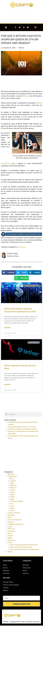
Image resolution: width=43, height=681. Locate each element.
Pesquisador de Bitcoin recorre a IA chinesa (22, 426)
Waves (12, 508)
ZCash (12, 510)
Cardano (13, 481)
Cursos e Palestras (14, 513)
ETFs (10, 517)
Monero (12, 492)
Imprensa (11, 522)
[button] (6, 27)
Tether (12, 499)
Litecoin (12, 490)
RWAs (10, 538)
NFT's (10, 533)
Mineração (11, 531)
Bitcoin (39, 103)
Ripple (12, 494)
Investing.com (5, 163)
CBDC (12, 483)
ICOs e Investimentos (15, 519)
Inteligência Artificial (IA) (15, 524)
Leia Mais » (7, 327)
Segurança (11, 540)
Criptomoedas (12, 476)
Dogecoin (13, 485)
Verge (12, 506)
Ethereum (26, 96)
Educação (11, 515)
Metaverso (11, 529)
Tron (11, 503)
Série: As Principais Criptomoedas (21, 547)
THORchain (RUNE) (16, 501)
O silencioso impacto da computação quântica (22, 429)
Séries (10, 542)
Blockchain (11, 474)
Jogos (10, 526)
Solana (12, 497)
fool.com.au (22, 247)
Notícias (10, 535)
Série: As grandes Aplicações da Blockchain (24, 545)
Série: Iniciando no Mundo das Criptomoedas (24, 549)
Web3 (10, 551)
